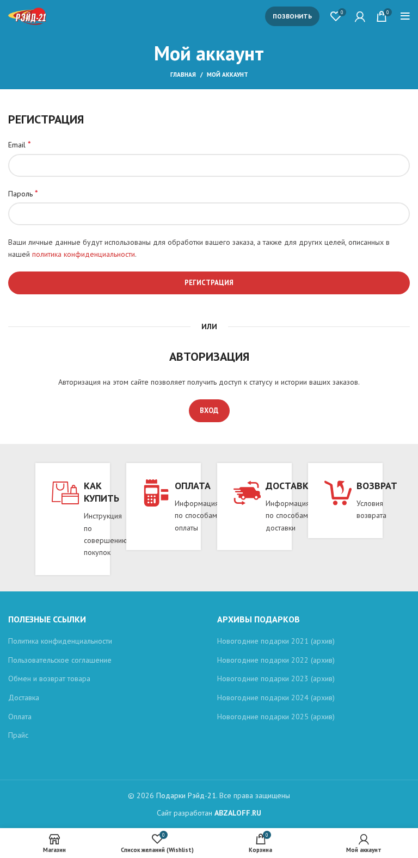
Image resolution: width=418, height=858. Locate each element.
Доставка (23, 697)
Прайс (18, 735)
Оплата (20, 716)
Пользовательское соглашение (60, 660)
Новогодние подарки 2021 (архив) (276, 641)
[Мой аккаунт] (360, 16)
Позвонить (292, 16)
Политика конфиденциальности (60, 641)
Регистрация (209, 282)
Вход (209, 410)
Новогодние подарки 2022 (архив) (276, 660)
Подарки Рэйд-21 (186, 795)
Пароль (23, 193)
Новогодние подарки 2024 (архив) (276, 697)
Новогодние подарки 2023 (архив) (276, 678)
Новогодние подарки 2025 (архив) (276, 716)
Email (19, 144)
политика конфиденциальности (83, 254)
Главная (183, 74)
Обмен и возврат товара (49, 678)
